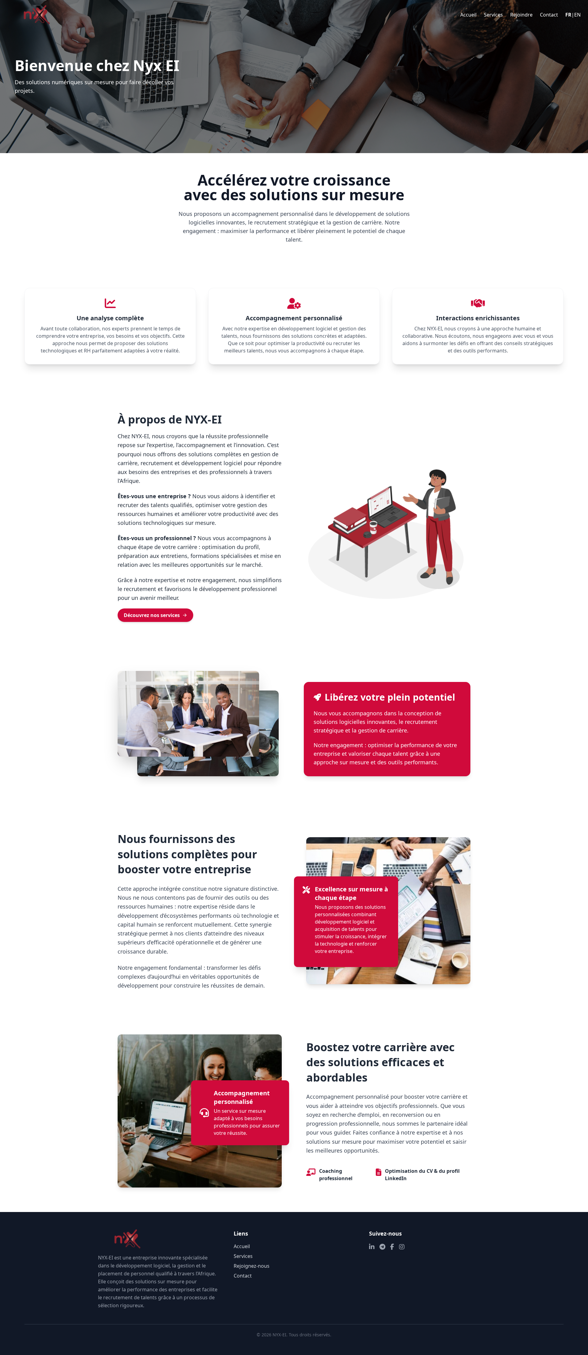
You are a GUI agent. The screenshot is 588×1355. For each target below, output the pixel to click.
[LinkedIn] (372, 1247)
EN (577, 14)
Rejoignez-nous (252, 1266)
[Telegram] (382, 1247)
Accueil (468, 14)
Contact (549, 14)
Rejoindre (521, 14)
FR (568, 14)
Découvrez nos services (152, 615)
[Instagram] (402, 1247)
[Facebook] (392, 1247)
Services (493, 14)
